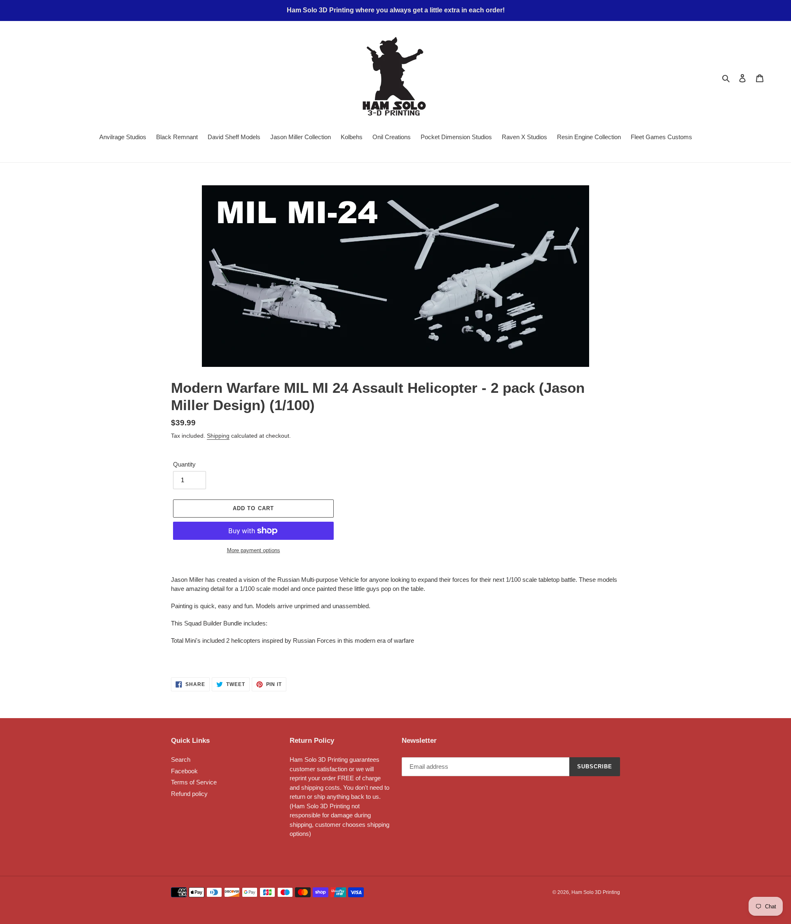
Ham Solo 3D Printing (595, 892)
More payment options (253, 550)
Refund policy (189, 793)
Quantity (184, 464)
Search (180, 759)
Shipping (218, 435)
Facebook (184, 771)
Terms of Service (194, 782)
